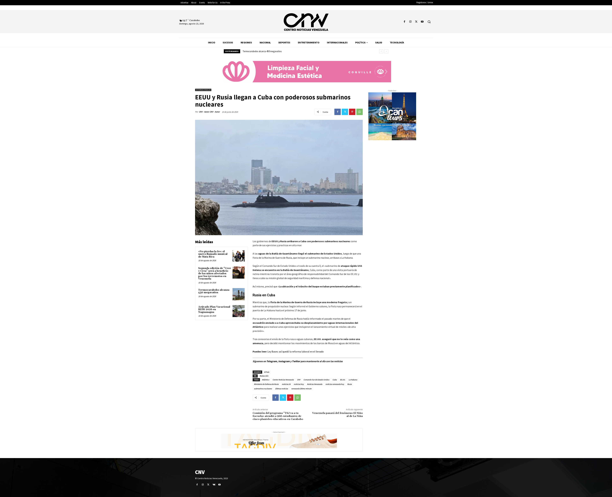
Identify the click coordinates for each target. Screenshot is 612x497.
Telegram (271, 361)
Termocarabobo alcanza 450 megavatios (213, 291)
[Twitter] (416, 22)
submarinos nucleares (263, 388)
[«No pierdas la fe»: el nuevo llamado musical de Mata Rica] (239, 256)
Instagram (284, 361)
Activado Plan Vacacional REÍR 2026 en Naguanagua (268, 51)
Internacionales (203, 90)
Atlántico (265, 379)
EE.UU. (342, 379)
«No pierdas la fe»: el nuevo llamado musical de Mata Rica (212, 254)
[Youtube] (422, 22)
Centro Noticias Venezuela (283, 379)
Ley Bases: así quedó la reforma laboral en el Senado (295, 351)
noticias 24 (286, 384)
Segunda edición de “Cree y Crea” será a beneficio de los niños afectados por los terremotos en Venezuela (214, 273)
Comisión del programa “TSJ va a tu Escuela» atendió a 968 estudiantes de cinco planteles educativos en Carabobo (278, 416)
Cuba (334, 379)
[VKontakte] (214, 485)
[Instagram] (410, 22)
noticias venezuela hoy (334, 384)
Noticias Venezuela (314, 384)
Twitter (296, 361)
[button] (429, 22)
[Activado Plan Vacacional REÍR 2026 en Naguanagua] (239, 311)
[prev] (381, 51)
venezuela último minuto (301, 388)
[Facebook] (404, 22)
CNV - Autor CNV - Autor (209, 111)
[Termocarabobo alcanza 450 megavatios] (239, 294)
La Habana (353, 379)
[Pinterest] (352, 112)
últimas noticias (281, 388)
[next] (386, 51)
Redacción (264, 376)
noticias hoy (299, 384)
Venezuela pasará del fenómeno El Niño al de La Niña (337, 414)
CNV (298, 379)
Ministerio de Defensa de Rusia (266, 384)
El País (266, 372)
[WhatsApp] (359, 112)
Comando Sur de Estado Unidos (316, 379)
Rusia (349, 384)
